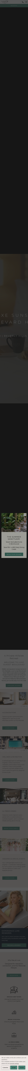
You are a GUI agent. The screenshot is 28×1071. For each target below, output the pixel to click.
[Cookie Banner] (14, 1063)
